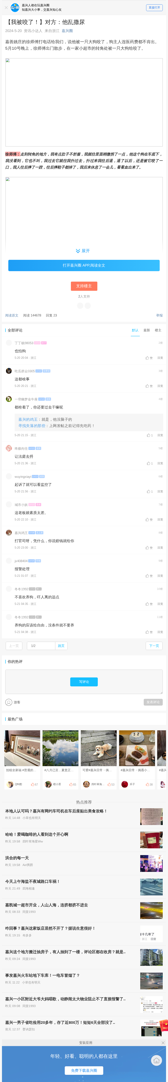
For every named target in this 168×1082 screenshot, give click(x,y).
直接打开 (154, 7)
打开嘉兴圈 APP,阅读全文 (84, 265)
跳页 (61, 646)
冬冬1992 (21, 589)
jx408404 (21, 561)
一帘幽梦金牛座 (26, 399)
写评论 (84, 682)
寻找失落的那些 (31, 426)
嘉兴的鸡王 (28, 419)
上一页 (14, 646)
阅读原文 (11, 315)
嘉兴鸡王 (21, 533)
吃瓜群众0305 (25, 371)
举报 (159, 315)
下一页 (154, 646)
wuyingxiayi (23, 476)
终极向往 (21, 448)
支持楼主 (84, 286)
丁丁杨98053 (24, 343)
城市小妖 (21, 505)
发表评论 (153, 702)
